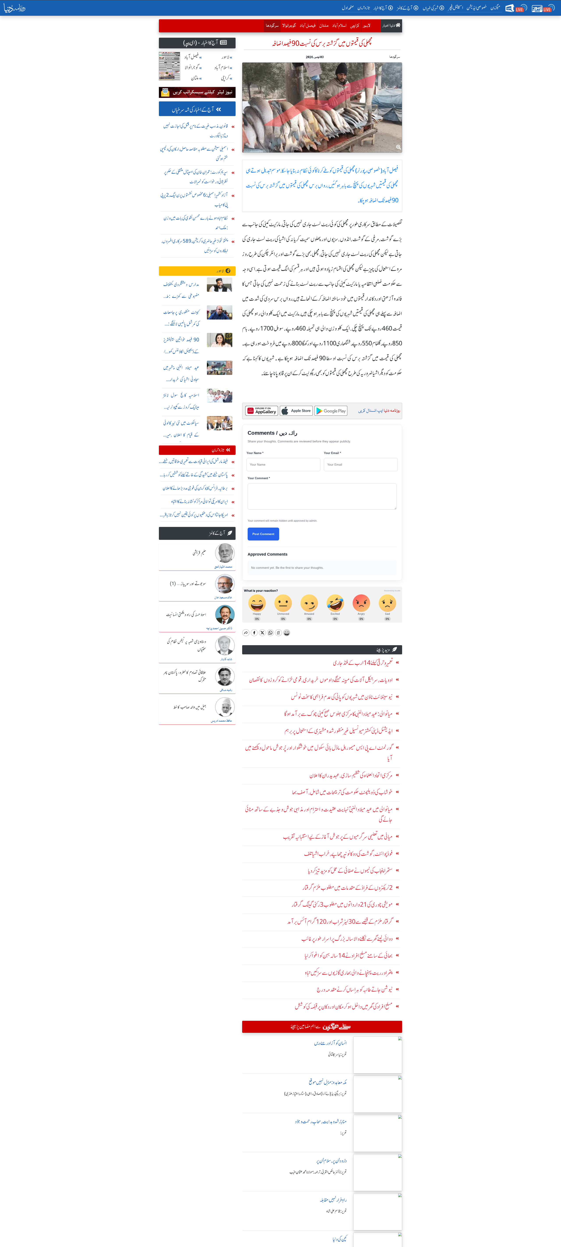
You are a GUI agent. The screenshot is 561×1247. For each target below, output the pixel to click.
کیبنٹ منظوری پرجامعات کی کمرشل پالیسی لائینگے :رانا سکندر (181, 324)
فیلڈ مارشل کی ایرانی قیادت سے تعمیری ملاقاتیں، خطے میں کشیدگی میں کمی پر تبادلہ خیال (195, 462)
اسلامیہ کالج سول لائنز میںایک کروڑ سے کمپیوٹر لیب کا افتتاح (181, 407)
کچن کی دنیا (340, 1239)
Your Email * (332, 453)
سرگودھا (271, 25)
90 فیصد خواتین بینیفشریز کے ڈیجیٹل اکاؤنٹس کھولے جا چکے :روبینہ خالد (181, 351)
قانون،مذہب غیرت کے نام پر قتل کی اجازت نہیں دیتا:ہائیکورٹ (195, 130)
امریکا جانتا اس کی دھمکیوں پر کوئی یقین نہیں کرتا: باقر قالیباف (196, 516)
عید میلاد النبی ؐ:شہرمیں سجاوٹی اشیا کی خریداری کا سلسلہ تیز (181, 379)
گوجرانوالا (289, 26)
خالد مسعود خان (223, 597)
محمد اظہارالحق (223, 567)
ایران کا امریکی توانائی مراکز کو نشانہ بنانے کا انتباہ (199, 501)
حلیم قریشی (199, 553)
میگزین (495, 8)
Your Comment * (259, 478)
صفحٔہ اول (349, 8)
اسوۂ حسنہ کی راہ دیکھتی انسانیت (186, 615)
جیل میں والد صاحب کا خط (190, 707)
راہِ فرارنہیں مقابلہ (333, 1200)
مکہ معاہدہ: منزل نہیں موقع (328, 1082)
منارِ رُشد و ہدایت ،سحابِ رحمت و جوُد (321, 1122)
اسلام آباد (339, 26)
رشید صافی (226, 690)
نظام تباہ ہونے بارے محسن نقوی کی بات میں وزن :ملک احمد (195, 222)
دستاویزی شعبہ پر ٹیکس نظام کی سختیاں (186, 646)
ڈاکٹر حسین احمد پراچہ (219, 628)
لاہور (366, 26)
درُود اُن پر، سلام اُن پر (331, 1161)
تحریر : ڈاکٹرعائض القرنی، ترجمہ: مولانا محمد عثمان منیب (318, 1172)
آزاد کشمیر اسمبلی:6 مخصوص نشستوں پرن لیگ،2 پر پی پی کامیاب (194, 199)
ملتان (323, 26)
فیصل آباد (308, 26)
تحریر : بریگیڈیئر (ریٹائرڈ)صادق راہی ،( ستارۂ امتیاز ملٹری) (315, 1093)
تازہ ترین (363, 8)
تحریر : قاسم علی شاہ (336, 1211)
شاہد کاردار (226, 659)
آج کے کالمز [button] (405, 8)
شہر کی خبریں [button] (431, 8)
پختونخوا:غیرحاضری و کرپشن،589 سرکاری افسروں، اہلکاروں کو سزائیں (195, 245)
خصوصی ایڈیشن (477, 8)
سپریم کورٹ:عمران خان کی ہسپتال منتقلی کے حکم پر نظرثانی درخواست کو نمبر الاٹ (196, 176)
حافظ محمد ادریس (221, 721)
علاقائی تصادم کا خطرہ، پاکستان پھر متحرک (184, 677)
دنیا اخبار (389, 26)
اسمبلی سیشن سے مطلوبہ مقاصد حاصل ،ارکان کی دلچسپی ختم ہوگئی (194, 153)
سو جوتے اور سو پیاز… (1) (188, 584)
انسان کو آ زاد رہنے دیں (330, 1043)
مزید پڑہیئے (383, 649)
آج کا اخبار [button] (380, 8)
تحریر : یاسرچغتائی (337, 1054)
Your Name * (255, 453)
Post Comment (263, 534)
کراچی (354, 26)
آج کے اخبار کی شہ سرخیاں (193, 109)
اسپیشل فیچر (456, 8)
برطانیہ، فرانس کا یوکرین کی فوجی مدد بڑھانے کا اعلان (195, 488)
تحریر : (343, 1132)
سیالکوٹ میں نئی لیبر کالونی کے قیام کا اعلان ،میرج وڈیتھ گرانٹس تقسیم (181, 434)
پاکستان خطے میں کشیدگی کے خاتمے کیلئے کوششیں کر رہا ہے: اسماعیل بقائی (196, 476)
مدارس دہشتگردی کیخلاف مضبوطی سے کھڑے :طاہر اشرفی (181, 296)
